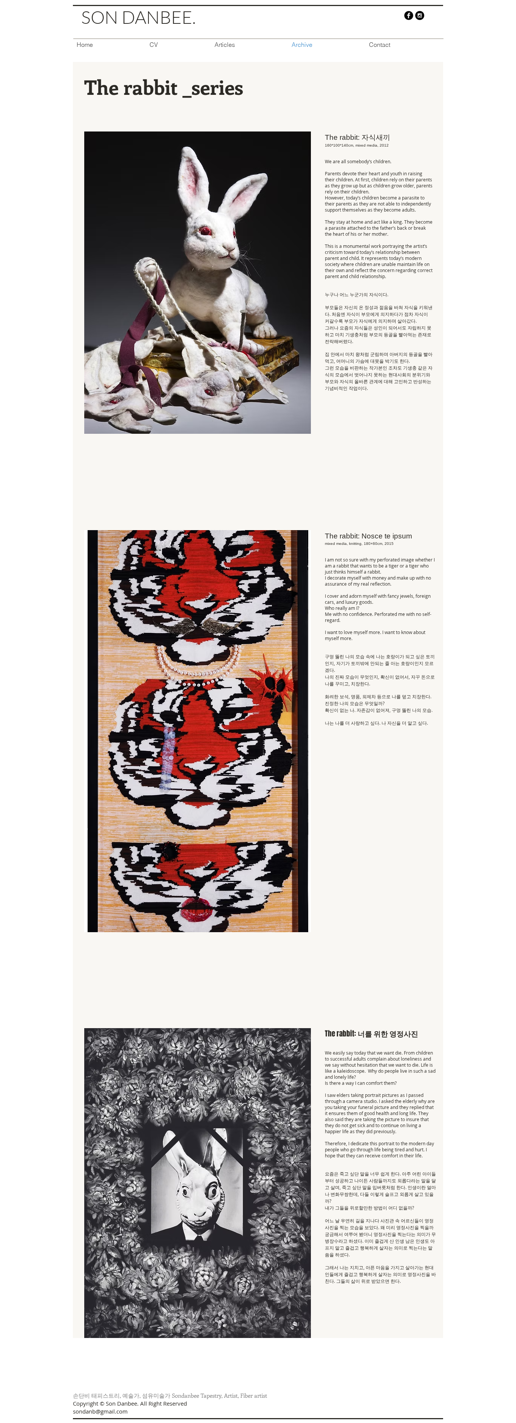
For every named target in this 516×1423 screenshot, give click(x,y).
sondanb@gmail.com (100, 1411)
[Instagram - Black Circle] (419, 15)
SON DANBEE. (138, 17)
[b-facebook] (408, 15)
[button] (197, 282)
